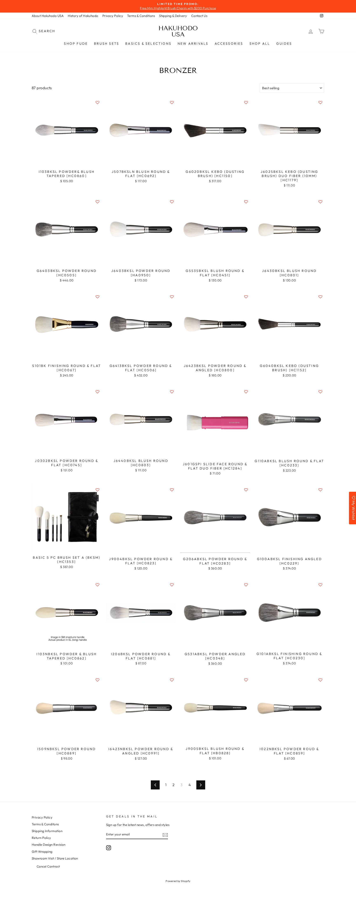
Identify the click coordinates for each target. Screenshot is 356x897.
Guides (284, 43)
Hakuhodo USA (178, 31)
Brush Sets (106, 43)
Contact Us (199, 16)
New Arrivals (193, 43)
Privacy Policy (112, 16)
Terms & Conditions (141, 16)
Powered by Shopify (178, 881)
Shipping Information (47, 831)
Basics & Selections (148, 43)
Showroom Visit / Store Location (55, 858)
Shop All (259, 43)
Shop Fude (76, 43)
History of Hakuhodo (83, 16)
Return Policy (41, 838)
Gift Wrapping (42, 852)
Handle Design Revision (49, 845)
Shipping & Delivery (173, 16)
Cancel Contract (48, 866)
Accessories (229, 43)
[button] (97, 102)
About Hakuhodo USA (48, 16)
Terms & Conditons (45, 824)
